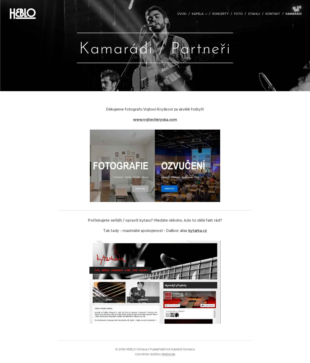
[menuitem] (183, 13)
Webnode (168, 354)
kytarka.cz (197, 230)
